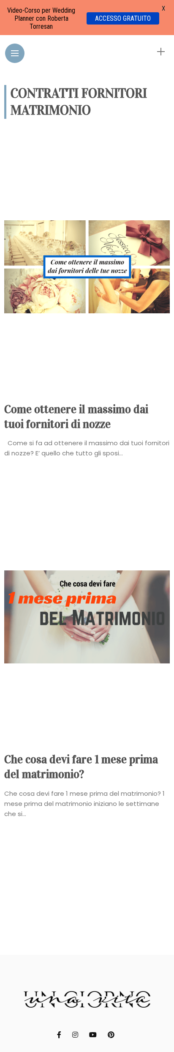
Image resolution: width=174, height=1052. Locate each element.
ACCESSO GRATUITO (123, 18)
